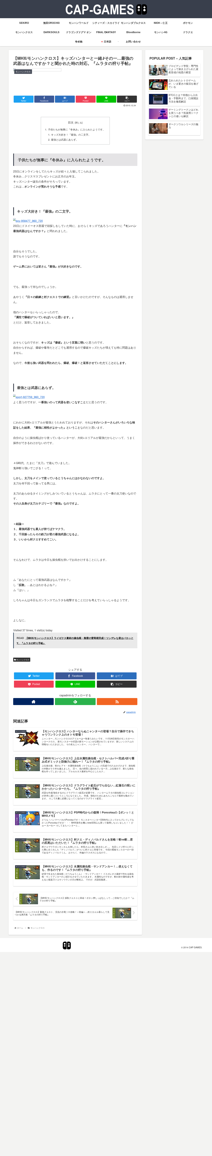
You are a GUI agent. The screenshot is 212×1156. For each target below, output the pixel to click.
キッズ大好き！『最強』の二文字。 (71, 134)
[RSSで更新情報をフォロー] (117, 701)
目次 (71, 122)
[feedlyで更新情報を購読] (75, 701)
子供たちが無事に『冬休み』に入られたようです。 (76, 129)
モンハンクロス (22, 659)
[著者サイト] (33, 701)
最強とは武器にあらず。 (64, 139)
